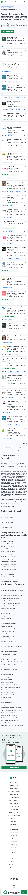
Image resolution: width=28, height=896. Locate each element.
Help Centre (14, 821)
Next (24, 443)
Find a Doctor (14, 785)
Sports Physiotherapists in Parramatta (9, 720)
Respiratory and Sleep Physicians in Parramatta (11, 710)
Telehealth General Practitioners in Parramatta (11, 600)
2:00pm (11, 319)
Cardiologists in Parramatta (7, 618)
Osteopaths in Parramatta (7, 679)
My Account (14, 818)
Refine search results (7, 31)
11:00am (17, 81)
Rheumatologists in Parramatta (8, 712)
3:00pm (17, 97)
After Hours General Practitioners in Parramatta (12, 590)
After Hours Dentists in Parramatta (9, 588)
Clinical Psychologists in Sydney (8, 503)
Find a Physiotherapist (14, 791)
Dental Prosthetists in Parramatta (8, 631)
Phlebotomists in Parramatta (7, 689)
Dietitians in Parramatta (6, 644)
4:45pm (11, 303)
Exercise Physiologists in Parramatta (9, 651)
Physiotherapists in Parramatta (8, 692)
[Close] (1, 892)
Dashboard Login (14, 844)
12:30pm (10, 135)
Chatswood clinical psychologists (8, 556)
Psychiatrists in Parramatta (7, 700)
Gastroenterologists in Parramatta (8, 654)
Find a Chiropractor (14, 797)
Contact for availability (7, 46)
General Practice (14, 832)
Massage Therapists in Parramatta (8, 659)
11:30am (11, 178)
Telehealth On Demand (6, 514)
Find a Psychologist (14, 800)
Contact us (14, 862)
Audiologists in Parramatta (7, 616)
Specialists (14, 841)
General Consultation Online (7, 522)
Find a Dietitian (14, 803)
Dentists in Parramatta (6, 633)
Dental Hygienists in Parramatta (8, 628)
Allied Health (14, 835)
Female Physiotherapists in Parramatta (9, 611)
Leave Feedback (14, 824)
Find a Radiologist (14, 812)
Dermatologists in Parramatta (7, 638)
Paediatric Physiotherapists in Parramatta (10, 684)
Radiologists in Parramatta (7, 705)
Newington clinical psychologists (8, 561)
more (24, 81)
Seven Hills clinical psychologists (8, 566)
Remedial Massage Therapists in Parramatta (11, 707)
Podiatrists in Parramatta (6, 697)
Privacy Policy (14, 868)
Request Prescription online (7, 520)
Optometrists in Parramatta (7, 674)
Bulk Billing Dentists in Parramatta (8, 593)
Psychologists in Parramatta (7, 702)
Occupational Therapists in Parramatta (9, 669)
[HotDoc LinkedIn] (14, 879)
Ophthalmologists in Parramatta (8, 672)
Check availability (6, 123)
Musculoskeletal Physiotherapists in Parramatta (11, 661)
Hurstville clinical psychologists (8, 576)
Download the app (14, 767)
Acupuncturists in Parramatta (7, 613)
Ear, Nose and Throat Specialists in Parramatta (11, 646)
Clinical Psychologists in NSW (6, 7)
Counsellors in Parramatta (7, 626)
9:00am (11, 81)
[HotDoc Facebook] (11, 879)
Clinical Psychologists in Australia (7, 6)
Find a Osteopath (14, 806)
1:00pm (11, 97)
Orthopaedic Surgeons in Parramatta (9, 677)
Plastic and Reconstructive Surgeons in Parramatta (12, 694)
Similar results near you (14, 450)
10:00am (18, 109)
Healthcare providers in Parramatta (9, 728)
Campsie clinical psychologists (7, 574)
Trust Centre (14, 871)
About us (14, 856)
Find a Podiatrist (14, 794)
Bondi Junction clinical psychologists (9, 554)
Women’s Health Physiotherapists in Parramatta (12, 725)
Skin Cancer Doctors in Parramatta (9, 715)
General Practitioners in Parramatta (9, 656)
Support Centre (14, 847)
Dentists (14, 838)
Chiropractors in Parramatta (7, 621)
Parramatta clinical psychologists (8, 564)
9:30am (10, 371)
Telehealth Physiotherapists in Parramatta (10, 603)
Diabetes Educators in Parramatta (8, 641)
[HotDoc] (4, 2)
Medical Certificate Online (7, 517)
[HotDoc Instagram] (16, 879)
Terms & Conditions (14, 865)
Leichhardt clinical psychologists (8, 548)
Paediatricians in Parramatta (7, 682)
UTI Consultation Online (6, 527)
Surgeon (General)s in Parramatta (8, 722)
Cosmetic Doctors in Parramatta (8, 623)
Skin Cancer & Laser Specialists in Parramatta (11, 717)
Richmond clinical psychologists (8, 551)
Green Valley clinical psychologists (8, 569)
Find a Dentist (14, 788)
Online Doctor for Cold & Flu (7, 525)
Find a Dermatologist (14, 809)
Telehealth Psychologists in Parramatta (9, 605)
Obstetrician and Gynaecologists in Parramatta (11, 666)
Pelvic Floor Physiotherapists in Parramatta (10, 687)
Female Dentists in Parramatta (8, 608)
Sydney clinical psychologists (7, 541)
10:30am (17, 371)
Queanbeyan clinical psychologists (8, 543)
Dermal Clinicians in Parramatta (8, 636)
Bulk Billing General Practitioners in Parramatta (11, 595)
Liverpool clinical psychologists (8, 571)
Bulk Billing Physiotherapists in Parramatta (10, 598)
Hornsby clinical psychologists (7, 559)
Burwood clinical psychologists (8, 546)
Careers (14, 859)
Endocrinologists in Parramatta (8, 649)
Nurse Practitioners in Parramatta (8, 664)
